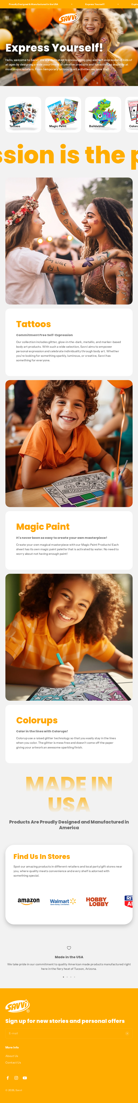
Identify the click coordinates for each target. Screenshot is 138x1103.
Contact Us (13, 1062)
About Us (11, 1056)
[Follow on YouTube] (25, 1078)
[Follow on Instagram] (16, 1078)
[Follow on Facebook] (7, 1078)
